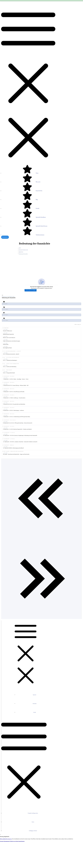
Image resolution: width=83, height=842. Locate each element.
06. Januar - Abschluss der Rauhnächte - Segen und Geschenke (16, 454)
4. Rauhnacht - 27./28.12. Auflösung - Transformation (14, 397)
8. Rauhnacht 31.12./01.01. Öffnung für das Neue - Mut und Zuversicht (17, 423)
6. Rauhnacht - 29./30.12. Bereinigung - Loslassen (13, 410)
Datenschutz (5, 344)
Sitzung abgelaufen (4, 836)
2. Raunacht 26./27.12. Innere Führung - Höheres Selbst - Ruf (15, 385)
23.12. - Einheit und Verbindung (9, 366)
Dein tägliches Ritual (7, 347)
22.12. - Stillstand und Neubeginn (10, 360)
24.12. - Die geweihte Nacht (9, 372)
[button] (24, 813)
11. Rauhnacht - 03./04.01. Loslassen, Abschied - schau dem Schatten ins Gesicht (20, 441)
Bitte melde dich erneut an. (6, 838)
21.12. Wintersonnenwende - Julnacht (11, 354)
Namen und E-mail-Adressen (9, 337)
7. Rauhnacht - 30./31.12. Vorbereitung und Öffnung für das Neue (16, 416)
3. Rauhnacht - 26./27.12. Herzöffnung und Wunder (13, 391)
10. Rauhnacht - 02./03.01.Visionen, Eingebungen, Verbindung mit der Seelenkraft (20, 435)
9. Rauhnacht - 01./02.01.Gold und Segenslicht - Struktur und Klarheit (17, 429)
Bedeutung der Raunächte (8, 334)
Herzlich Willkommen (7, 330)
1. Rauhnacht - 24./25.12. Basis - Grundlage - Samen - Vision (15, 379)
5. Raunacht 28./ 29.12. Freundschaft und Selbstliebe (14, 404)
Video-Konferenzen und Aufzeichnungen (11, 341)
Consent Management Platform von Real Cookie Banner (12, 841)
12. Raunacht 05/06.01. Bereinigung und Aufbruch (13, 448)
